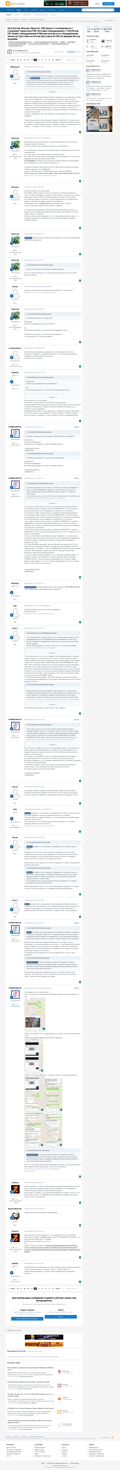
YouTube (64, 1456)
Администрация (39, 1449)
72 (38, 60)
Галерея (17, 14)
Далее (58, 60)
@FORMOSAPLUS (30, 587)
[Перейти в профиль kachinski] (59, 1385)
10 (16, 83)
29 (16, 1225)
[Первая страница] (8, 60)
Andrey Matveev (15, 1209)
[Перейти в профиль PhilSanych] (15, 73)
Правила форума (39, 1447)
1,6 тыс (16, 825)
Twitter (64, 1447)
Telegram (64, 1454)
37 (16, 303)
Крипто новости (11, 1447)
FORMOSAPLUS (22, 50)
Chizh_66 (15, 138)
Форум (19, 10)
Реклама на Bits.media (95, 1449)
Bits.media (10, 10)
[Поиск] (112, 9)
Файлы (36, 1454)
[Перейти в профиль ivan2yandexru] (15, 355)
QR (74, 1467)
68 (25, 60)
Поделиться (60, 51)
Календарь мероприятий (14, 1451)
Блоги (26, 10)
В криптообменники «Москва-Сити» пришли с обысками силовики (29, 1382)
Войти (97, 4)
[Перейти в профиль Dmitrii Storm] (59, 1372)
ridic (15, 606)
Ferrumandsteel (66, 1424)
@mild (27, 904)
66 (17, 60)
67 (21, 60)
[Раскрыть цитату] (27, 72)
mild (15, 809)
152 (16, 1280)
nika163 (15, 1263)
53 (16, 203)
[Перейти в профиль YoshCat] (15, 1189)
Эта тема (105, 10)
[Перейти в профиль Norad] (15, 293)
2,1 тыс (16, 388)
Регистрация (108, 3)
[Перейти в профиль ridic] (15, 612)
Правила (61, 10)
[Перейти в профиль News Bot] (59, 1412)
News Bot (65, 1411)
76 (53, 60)
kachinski (65, 1384)
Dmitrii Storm (66, 1371)
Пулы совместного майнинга (28, 1403)
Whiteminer (109, 46)
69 (28, 60)
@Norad (27, 813)
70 (32, 60)
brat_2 (44, 72)
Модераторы (27, 14)
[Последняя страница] (62, 60)
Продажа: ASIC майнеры (32, 53)
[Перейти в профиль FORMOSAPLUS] (10, 52)
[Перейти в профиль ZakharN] (15, 379)
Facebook (65, 1449)
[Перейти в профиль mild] (15, 816)
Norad (15, 287)
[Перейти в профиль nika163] (15, 1270)
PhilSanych (15, 67)
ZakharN (15, 372)
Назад (12, 60)
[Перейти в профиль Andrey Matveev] (15, 1215)
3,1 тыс (16, 1199)
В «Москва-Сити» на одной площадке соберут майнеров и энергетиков (30, 1408)
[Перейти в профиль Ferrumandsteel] (59, 1425)
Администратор (94, 1447)
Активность (52, 10)
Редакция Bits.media (95, 1451)
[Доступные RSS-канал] (112, 1437)
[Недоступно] (34, 1015)
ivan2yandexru (15, 348)
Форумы (8, 14)
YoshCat (15, 1183)
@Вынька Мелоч (35, 78)
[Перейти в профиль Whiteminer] (102, 47)
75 (49, 60)
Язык (43, 1463)
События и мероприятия (96, 1456)
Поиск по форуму (39, 1451)
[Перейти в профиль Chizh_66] (15, 145)
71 (35, 60)
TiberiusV (65, 1397)
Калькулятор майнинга (13, 1454)
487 (16, 154)
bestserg (15, 583)
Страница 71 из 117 (71, 60)
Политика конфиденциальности (57, 1463)
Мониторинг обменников (14, 1449)
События (33, 10)
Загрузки (42, 10)
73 (42, 60)
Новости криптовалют (26, 1376)
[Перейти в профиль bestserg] (15, 590)
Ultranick (15, 187)
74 (45, 60)
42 (16, 599)
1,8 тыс (16, 443)
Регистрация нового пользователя (27, 1318)
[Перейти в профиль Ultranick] (15, 193)
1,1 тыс (16, 364)
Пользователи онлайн (41, 14)
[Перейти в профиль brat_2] (15, 635)
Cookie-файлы (74, 1463)
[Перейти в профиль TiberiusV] (59, 1398)
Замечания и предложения (42, 1456)
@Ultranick (28, 238)
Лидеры (53, 14)
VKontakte (65, 1451)
